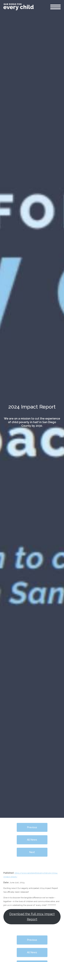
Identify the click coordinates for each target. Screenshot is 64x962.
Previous (32, 827)
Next (32, 852)
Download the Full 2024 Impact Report (32, 916)
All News (32, 839)
